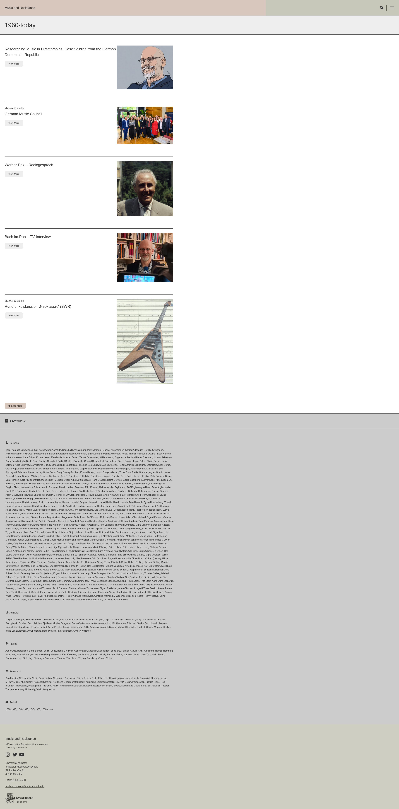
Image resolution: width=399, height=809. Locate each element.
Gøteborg (149, 650)
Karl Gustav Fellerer (98, 483)
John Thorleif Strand (61, 584)
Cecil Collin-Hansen (131, 476)
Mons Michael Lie (161, 528)
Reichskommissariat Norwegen (76, 685)
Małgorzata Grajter (14, 619)
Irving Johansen (128, 513)
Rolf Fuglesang (134, 487)
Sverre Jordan (38, 517)
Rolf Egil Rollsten (95, 566)
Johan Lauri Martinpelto (29, 539)
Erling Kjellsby (39, 521)
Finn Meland (69, 539)
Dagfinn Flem (12, 487)
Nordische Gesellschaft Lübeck (69, 682)
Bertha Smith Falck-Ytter (74, 483)
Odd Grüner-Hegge (24, 498)
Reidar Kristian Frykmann (112, 487)
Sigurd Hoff (124, 506)
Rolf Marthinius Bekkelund (132, 465)
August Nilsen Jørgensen (59, 517)
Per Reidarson (88, 562)
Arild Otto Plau (99, 558)
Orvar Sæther (34, 569)
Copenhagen (80, 650)
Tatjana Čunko (111, 619)
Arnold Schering (22, 573)
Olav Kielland (139, 517)
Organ (128, 682)
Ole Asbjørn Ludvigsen (127, 532)
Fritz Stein (146, 581)
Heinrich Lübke (107, 532)
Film (100, 678)
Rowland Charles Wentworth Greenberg (44, 494)
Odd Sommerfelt (79, 581)
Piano (157, 682)
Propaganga (34, 685)
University (30, 689)
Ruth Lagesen (106, 524)
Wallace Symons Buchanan (45, 476)
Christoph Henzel (22, 627)
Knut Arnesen (43, 457)
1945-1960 (34, 709)
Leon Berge (164, 465)
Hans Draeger (99, 479)
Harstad (21, 654)
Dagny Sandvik (88, 569)
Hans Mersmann (106, 539)
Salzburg (27, 658)
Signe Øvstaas (153, 554)
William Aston (106, 457)
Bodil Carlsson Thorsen (65, 588)
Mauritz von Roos (115, 566)
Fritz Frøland (91, 487)
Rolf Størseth (28, 584)
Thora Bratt (125, 472)
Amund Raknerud (21, 562)
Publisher (46, 685)
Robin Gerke (78, 623)
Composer (58, 678)
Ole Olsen (158, 551)
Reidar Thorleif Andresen (134, 453)
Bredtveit (68, 650)
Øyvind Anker (155, 453)
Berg (31, 650)
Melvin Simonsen (78, 577)
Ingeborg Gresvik (85, 494)
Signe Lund (158, 532)
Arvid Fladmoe (140, 483)
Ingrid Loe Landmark (15, 630)
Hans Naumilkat (90, 547)
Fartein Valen (46, 592)
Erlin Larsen (46, 528)
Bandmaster (11, 678)
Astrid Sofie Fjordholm (121, 483)
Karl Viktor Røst (152, 566)
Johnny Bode (42, 472)
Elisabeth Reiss (119, 562)
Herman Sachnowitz (15, 569)
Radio (55, 685)
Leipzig (102, 654)
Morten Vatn (61, 592)
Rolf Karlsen (93, 517)
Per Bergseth (71, 468)
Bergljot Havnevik (89, 502)
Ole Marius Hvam (103, 509)
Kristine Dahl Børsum (153, 476)
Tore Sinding (145, 577)
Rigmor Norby (41, 551)
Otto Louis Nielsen (132, 547)
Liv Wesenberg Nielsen (124, 595)
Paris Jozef (79, 517)
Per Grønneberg (150, 494)
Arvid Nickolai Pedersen (41, 558)
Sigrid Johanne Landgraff (148, 524)
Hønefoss (56, 654)
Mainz (119, 654)
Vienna (101, 658)
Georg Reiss (103, 562)
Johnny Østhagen (107, 554)
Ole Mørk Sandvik (69, 569)
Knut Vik (72, 592)
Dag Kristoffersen (23, 524)
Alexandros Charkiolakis (72, 619)
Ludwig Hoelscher (87, 506)
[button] (382, 8)
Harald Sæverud (51, 569)
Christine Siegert (94, 619)
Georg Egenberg (131, 479)
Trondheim (71, 658)
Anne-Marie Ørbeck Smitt (63, 554)
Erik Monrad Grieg (131, 494)
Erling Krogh (39, 524)
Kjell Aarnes (40, 450)
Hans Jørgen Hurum (61, 509)
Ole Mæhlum (105, 536)
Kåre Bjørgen (122, 468)
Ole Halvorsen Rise (60, 566)
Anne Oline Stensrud (162, 581)
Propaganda (21, 685)
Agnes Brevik (156, 472)
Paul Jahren (27, 513)
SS (149, 685)
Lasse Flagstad (157, 483)
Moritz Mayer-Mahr (52, 539)
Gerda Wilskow (56, 599)
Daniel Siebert (40, 627)
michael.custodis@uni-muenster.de (24, 786)
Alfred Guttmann (74, 498)
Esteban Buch (26, 623)
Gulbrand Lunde (28, 536)
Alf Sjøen (156, 577)
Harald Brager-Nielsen (107, 472)
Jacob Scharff (120, 569)
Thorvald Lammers (124, 524)
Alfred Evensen (53, 483)
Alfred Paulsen (20, 558)
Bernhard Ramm (56, 562)
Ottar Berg (152, 465)
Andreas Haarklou (93, 498)
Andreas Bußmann (106, 627)
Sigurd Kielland (154, 517)
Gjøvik (133, 650)
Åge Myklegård (61, 547)
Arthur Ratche (73, 562)
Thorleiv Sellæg (152, 573)
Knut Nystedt (120, 551)
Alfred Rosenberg (134, 566)
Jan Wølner (109, 599)
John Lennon (74, 528)
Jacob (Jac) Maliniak (123, 536)
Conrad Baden (91, 461)
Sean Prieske (55, 627)
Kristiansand (83, 654)
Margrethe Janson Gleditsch (74, 491)
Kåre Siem (33, 577)
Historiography (116, 678)
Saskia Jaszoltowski (147, 623)
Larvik (94, 654)
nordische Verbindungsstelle (100, 682)
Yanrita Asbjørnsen (88, 457)
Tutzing (82, 658)
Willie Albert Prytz (135, 558)
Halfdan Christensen (92, 476)
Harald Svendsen (97, 584)
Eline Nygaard (105, 551)
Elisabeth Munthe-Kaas (40, 547)
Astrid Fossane (50, 487)
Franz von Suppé (107, 592)
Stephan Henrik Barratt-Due (63, 465)
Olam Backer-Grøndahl (45, 461)
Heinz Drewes (114, 479)
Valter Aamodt (12, 450)
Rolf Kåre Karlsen (109, 517)
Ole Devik (50, 479)
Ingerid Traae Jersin (146, 588)
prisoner (9, 685)
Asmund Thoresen (42, 588)
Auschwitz (10, 650)
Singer (109, 685)
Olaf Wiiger (20, 599)
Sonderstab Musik (130, 685)
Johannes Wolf (72, 599)
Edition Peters (84, 678)
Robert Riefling (135, 562)
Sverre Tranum (165, 588)
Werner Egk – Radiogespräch (29, 165)
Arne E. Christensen (70, 476)
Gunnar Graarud (160, 491)
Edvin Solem (21, 581)
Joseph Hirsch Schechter (141, 569)
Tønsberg (92, 658)
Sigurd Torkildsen (108, 588)
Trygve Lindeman (14, 532)
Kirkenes (71, 654)
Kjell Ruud (166, 566)
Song (143, 685)
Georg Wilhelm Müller (16, 547)
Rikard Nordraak (58, 551)
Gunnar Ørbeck (41, 554)
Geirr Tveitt (11, 592)
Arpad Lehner (59, 528)
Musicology (26, 682)
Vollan (109, 658)
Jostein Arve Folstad (30, 487)
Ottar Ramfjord (38, 562)
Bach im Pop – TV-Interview (28, 237)
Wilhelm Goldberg (118, 491)
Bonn (60, 650)
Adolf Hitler (71, 506)
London (111, 654)
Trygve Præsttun (116, 558)
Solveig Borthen (71, 472)
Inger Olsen (26, 554)
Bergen (38, 650)
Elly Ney (103, 547)
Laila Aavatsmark (77, 450)
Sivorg (116, 685)
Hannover (10, 654)
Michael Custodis (14, 108)
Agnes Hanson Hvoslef (66, 502)
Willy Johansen (144, 513)
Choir (34, 678)
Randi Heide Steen (129, 581)
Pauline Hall (141, 498)
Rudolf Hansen (29, 502)
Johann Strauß (79, 584)
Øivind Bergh (42, 468)
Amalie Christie (112, 476)
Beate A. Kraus (51, 619)
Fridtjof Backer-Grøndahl (70, 461)
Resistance (99, 685)
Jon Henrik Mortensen (120, 543)
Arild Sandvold (104, 569)
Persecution (138, 682)
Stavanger (39, 658)
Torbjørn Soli (35, 581)
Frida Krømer (53, 524)
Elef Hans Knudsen (127, 521)
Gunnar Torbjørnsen (88, 588)
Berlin (46, 650)
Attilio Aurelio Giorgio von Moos (70, 543)
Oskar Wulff (122, 599)
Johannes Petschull (64, 558)
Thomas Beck (86, 465)
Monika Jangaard (61, 623)
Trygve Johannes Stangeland (104, 581)
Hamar (158, 650)
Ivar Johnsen (23, 517)
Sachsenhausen (13, 658)
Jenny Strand (43, 584)
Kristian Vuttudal (137, 592)
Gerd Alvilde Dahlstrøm (32, 479)
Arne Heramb (135, 502)
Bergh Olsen (145, 551)
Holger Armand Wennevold (79, 595)
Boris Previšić (49, 630)
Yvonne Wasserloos (96, 623)
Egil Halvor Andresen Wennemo (48, 595)
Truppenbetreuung (14, 689)
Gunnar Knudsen (108, 521)
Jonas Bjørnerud (138, 468)
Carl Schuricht (114, 573)
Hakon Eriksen (36, 483)
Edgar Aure (120, 457)
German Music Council (23, 114)
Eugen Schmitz (61, 573)
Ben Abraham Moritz (97, 543)
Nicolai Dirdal (63, 479)
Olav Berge (11, 468)
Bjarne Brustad (22, 476)
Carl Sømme (63, 581)
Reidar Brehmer (140, 472)
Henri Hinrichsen (40, 506)
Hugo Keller (125, 517)
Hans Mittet (155, 539)
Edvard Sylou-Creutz (134, 584)
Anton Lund (145, 532)
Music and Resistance (20, 8)
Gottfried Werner (102, 595)
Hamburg (168, 650)
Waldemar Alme (13, 453)
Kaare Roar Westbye (147, 595)
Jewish (135, 678)
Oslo (154, 654)
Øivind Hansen (46, 502)
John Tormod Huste (83, 509)
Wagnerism (49, 689)
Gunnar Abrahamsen (113, 450)
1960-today (47, 709)
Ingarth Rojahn (78, 566)
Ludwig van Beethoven (105, 465)
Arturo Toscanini (126, 588)
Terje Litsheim (76, 532)
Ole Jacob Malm (144, 536)
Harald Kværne (69, 524)
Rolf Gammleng (20, 491)
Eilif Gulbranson (43, 498)
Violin (39, 689)
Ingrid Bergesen (26, 468)
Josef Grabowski (14, 494)
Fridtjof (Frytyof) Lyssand (66, 536)
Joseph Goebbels (99, 491)
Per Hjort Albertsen (153, 450)
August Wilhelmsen (37, 599)
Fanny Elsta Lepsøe (92, 528)
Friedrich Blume (26, 472)
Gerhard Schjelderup (41, 573)
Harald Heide (105, 502)
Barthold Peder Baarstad (139, 457)
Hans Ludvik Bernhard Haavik (118, 498)
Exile (94, 678)
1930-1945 (10, 709)
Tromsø (61, 658)
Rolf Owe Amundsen (33, 453)
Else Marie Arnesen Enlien (64, 457)
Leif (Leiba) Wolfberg (91, 599)
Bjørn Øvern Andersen (56, 453)
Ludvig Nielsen (150, 547)
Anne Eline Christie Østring (130, 554)
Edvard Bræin (87, 472)
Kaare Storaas (12, 584)
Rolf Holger (136, 506)
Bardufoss (22, 650)
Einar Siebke (20, 577)
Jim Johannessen (59, 513)
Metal (163, 678)
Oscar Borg (56, 472)
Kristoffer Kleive (56, 521)
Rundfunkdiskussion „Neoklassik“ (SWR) (38, 306)
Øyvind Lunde (45, 536)
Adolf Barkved (22, 465)
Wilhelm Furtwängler (153, 487)
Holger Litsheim (60, 532)
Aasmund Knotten (89, 521)
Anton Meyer (123, 539)
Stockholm (50, 658)
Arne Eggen (162, 479)
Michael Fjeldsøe (43, 623)
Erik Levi (131, 623)
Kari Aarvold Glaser (57, 450)
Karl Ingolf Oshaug (86, 554)
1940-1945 (22, 709)
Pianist (149, 682)
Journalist (145, 678)
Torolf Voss (122, 592)
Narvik (136, 654)
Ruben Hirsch (57, 506)
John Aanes (27, 450)
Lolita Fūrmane (127, 619)
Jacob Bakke (139, 461)
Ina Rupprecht (65, 630)
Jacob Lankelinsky (28, 528)
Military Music (12, 682)
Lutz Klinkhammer (116, 623)
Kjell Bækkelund (108, 461)
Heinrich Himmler (22, 506)
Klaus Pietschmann (73, 627)
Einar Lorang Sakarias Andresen (103, 453)
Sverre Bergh (57, 468)
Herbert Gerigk (36, 491)
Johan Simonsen (96, 577)
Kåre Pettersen (83, 558)
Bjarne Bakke (124, 461)
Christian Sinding (115, 577)
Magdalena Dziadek (146, 619)
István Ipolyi (155, 509)
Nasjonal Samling (42, 682)
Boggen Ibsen (121, 509)
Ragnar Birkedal (106, 468)
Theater (165, 685)
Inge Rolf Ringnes (40, 566)
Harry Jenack (42, 513)
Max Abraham (94, 450)
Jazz (127, 678)
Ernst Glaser (52, 491)
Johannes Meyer (139, 539)
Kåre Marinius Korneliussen (153, 521)
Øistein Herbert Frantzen (71, 487)
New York (146, 654)
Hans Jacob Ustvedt (28, 592)
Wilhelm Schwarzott (133, 573)
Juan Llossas (91, 532)
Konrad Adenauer (134, 450)
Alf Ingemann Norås (23, 551)
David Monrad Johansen (40, 543)
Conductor (70, 678)
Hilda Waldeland (155, 592)
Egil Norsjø (91, 551)
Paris (160, 654)
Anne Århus (29, 457)
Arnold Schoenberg (79, 573)
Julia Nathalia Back (21, 461)
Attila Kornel (90, 627)
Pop (163, 682)
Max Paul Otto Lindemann (37, 532)
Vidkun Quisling (153, 558)
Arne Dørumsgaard (81, 479)
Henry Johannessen (108, 513)
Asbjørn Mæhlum (88, 536)
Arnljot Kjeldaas (23, 521)
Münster (127, 654)
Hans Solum (49, 581)
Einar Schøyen (98, 573)
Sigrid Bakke (153, 461)
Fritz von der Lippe (87, 592)
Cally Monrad (20, 543)
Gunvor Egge (148, 479)
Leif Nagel (75, 547)
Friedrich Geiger (145, 627)
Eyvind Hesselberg (153, 502)
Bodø (53, 650)
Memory (155, 678)
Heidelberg (44, 654)
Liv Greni (70, 494)
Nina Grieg (115, 494)
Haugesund (32, 654)
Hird (106, 678)
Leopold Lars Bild (88, 468)
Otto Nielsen (115, 547)
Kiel (64, 654)
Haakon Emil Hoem (107, 506)
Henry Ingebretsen (138, 509)
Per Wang (26, 595)
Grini (140, 650)
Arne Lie (146, 528)
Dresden (92, 650)
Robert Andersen (77, 453)
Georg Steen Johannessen (82, 513)
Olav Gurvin (59, 498)
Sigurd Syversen (155, 584)
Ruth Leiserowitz (34, 619)
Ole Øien (132, 551)
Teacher (156, 685)
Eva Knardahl (72, 521)
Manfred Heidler (162, 627)
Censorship (25, 678)
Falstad (125, 650)
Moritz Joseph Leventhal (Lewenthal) (122, 528)
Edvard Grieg (102, 494)
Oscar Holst (18, 509)
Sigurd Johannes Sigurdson (54, 577)
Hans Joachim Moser (144, 543)
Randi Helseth (120, 502)
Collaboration (45, 678)
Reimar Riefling (152, 562)
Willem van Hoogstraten (38, 509)
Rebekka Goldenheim (139, 491)
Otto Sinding (131, 577)
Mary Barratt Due (39, 465)
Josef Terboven (24, 588)
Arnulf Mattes (34, 630)
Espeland (115, 650)
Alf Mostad (161, 543)
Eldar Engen (21, 483)
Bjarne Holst (149, 506)
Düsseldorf (103, 650)
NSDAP (119, 682)
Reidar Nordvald (76, 551)
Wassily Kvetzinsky (88, 524)
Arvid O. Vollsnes (82, 630)
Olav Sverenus (115, 584)
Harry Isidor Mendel (87, 539)
